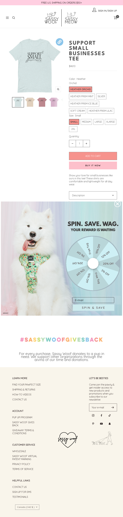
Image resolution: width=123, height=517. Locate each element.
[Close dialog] (117, 204)
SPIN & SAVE (93, 307)
